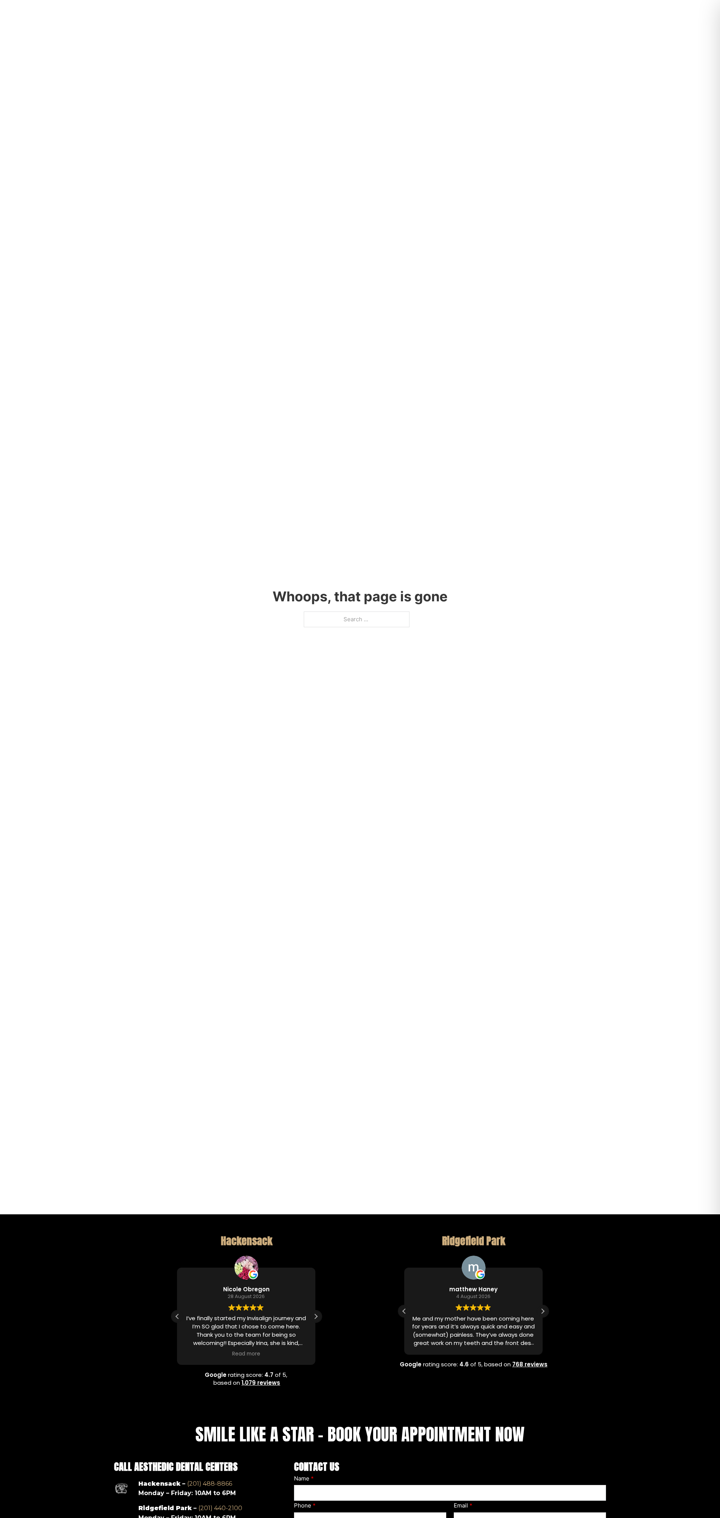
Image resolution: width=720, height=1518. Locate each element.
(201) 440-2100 (220, 1508)
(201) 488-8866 (209, 1483)
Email (463, 1505)
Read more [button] (246, 1353)
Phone (305, 1505)
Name (304, 1478)
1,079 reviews (261, 1383)
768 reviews (530, 1364)
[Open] (679, 27)
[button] (315, 1316)
